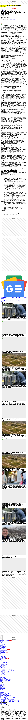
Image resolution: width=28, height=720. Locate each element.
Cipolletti (2, 688)
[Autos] (2, 9)
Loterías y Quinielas (5, 695)
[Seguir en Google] (1, 24)
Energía (2, 645)
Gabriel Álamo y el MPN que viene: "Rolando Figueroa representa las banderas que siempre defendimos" (13, 336)
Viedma (2, 690)
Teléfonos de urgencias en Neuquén (10, 701)
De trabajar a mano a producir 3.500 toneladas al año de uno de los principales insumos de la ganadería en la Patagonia (14, 573)
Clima (2, 661)
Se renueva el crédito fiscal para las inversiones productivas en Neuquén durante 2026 (14, 319)
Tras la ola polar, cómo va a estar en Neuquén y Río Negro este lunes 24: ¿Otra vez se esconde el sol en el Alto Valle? (14, 486)
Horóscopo (4, 662)
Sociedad (2, 660)
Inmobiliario (3, 678)
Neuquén (2, 684)
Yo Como (3, 665)
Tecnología (4, 664)
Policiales (2, 676)
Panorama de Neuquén (7, 669)
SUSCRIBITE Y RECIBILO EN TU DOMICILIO (10, 6)
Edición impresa (4, 681)
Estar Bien (4, 658)
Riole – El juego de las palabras (8, 698)
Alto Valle (2, 685)
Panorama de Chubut (6, 671)
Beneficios (3, 703)
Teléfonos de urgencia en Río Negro (9, 700)
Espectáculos (4, 657)
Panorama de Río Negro (7, 670)
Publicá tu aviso (4, 693)
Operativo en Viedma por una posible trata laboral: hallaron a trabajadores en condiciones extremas (12, 504)
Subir (3, 707)
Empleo (2, 692)
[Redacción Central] (1, 15)
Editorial (3, 668)
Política (2, 641)
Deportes (2, 654)
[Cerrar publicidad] (1, 636)
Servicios (2, 648)
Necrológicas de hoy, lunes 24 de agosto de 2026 (12, 352)
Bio (2, 663)
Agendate (4, 652)
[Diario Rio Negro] (1, 709)
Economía (3, 646)
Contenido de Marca (5, 680)
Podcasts (2, 677)
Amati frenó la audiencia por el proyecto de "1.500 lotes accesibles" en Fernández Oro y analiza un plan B (14, 368)
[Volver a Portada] (14, 8)
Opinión (2, 666)
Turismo (2, 647)
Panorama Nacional (6, 672)
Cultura (2, 655)
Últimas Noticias (6, 640)
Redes (2, 651)
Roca (1, 686)
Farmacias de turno (5, 696)
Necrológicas (3, 694)
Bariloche (2, 687)
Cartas (3, 673)
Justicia (3, 644)
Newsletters (5, 650)
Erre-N (3, 656)
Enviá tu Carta (4, 675)
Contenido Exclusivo (5, 679)
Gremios (3, 643)
